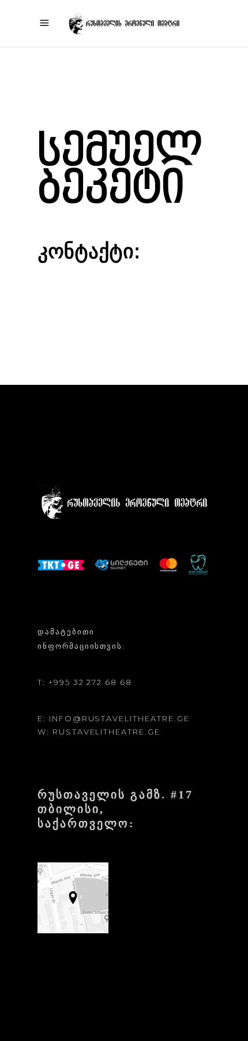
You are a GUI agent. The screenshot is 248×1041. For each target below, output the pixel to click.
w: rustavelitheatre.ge (98, 731)
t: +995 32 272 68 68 (84, 682)
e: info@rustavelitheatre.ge (113, 718)
